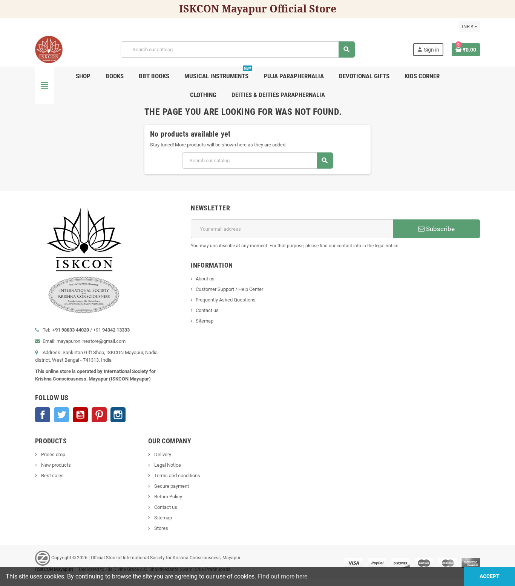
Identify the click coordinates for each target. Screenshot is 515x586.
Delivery (162, 454)
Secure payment (171, 486)
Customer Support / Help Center (229, 289)
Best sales (52, 475)
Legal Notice (167, 465)
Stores (160, 528)
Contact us (207, 310)
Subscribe (440, 229)
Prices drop (52, 454)
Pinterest (99, 414)
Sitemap (204, 321)
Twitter (61, 414)
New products (55, 465)
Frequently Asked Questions (226, 300)
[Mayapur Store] (49, 49)
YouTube (80, 414)
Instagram (118, 414)
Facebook (42, 414)
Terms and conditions (176, 475)
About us (205, 279)
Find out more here (282, 576)
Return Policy (167, 496)
